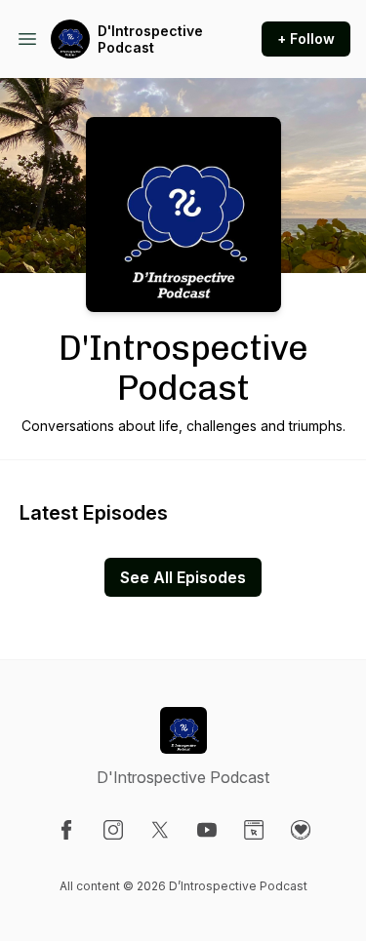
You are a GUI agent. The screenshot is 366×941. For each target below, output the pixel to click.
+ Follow (306, 38)
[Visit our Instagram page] (113, 830)
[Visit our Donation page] (300, 830)
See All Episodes (183, 577)
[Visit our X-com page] (160, 830)
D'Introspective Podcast (150, 39)
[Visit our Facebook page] (66, 830)
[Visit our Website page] (254, 830)
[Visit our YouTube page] (207, 830)
